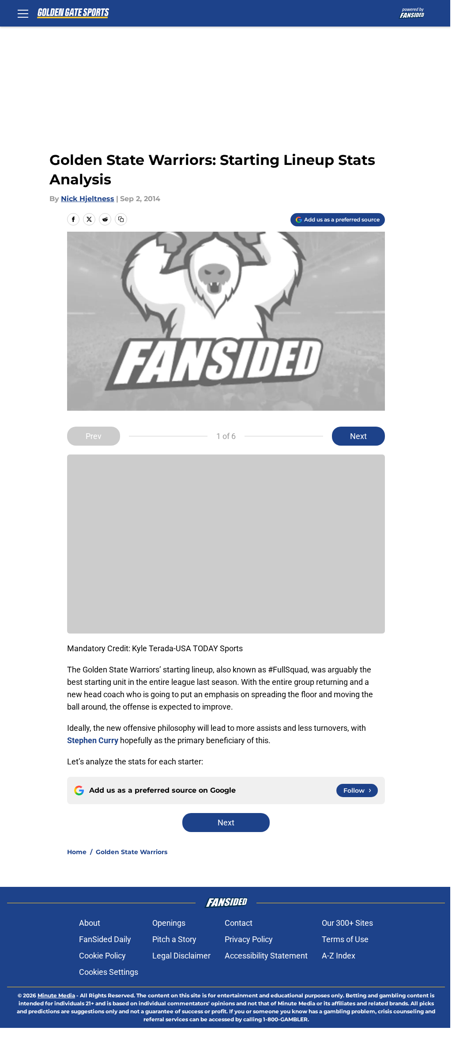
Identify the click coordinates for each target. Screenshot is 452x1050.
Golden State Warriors (131, 852)
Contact (238, 923)
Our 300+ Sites (347, 923)
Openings (168, 923)
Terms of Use (345, 939)
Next (358, 436)
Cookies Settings (108, 972)
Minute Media (56, 995)
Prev (94, 436)
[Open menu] (23, 13)
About (89, 923)
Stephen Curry (92, 740)
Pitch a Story (174, 939)
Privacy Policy (249, 939)
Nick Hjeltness (87, 199)
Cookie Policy (102, 955)
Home (77, 852)
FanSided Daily (105, 939)
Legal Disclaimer (181, 955)
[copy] (121, 219)
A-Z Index (338, 955)
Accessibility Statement (266, 955)
